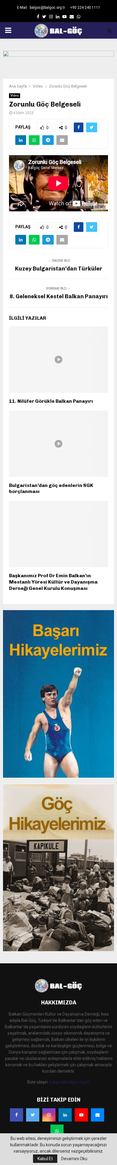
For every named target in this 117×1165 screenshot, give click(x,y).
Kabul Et (45, 1158)
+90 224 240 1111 (85, 7)
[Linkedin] (65, 1115)
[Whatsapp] (57, 1131)
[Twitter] (32, 1115)
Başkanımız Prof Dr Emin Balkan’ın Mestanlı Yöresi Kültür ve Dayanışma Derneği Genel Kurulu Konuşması (53, 582)
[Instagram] (49, 1115)
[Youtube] (81, 1115)
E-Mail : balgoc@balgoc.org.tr (41, 7)
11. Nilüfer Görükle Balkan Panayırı (51, 401)
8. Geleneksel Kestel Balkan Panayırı (59, 296)
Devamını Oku (74, 1159)
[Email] (97, 1115)
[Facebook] (16, 1115)
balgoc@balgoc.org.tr (70, 1082)
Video (14, 95)
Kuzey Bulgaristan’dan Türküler (58, 268)
